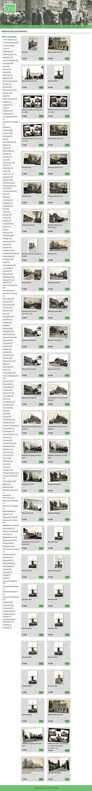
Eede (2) (5, 139)
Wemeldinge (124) (9, 528)
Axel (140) (6, 66)
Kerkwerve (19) (7, 232)
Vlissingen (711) (8, 470)
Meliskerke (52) (8, 274)
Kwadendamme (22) (9, 265)
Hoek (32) (6, 194)
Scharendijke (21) (8, 387)
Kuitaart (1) (6, 262)
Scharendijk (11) (8, 384)
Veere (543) (6, 464)
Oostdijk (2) (6, 325)
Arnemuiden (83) (8, 63)
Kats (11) (5, 229)
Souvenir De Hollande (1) (11, 425)
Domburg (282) (7, 130)
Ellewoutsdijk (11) (8, 151)
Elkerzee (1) (7, 145)
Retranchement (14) (9, 361)
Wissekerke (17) (8, 557)
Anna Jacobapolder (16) (10, 60)
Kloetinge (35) (7, 238)
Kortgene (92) (7, 247)
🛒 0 (74, 26)
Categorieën (32, 26)
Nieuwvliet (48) (7, 311)
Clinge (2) (6, 108)
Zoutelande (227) (8, 608)
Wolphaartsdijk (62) (9, 563)
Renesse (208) (7, 358)
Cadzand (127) (7, 105)
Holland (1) (6, 197)
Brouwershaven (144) (10, 90)
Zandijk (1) (6, 578)
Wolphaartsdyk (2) (8, 566)
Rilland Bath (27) (8, 367)
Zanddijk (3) (6, 575)
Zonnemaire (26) (8, 605)
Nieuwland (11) (7, 308)
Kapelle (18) (7, 227)
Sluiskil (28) (6, 414)
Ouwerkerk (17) (8, 343)
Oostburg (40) (7, 322)
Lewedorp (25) (7, 271)
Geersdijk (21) (7, 157)
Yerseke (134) (7, 569)
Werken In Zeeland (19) (10, 531)
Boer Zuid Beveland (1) (10, 81)
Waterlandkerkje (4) (9, 511)
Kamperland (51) (8, 224)
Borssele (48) (7, 84)
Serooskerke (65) (8, 405)
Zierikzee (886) (7, 602)
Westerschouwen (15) (10, 540)
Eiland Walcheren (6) (9, 142)
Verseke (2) (6, 467)
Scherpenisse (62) (8, 393)
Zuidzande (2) (7, 627)
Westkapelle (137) (8, 546)
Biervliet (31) (7, 72)
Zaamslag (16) (7, 572)
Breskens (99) (7, 87)
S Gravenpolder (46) (9, 373)
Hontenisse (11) (8, 200)
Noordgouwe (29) (8, 316)
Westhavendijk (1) (8, 543)
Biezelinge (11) (7, 75)
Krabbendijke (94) (8, 256)
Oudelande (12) (8, 340)
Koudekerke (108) (8, 250)
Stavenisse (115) (8, 452)
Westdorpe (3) (7, 534)
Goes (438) (6, 160)
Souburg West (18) (9, 422)
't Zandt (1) (6, 48)
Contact (60, 26)
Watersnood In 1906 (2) (10, 517)
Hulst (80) (6, 209)
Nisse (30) (6, 313)
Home (18, 26)
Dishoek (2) (6, 127)
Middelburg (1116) (8, 277)
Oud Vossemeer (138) (10, 337)
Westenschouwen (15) (10, 537)
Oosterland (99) (8, 328)
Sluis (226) (6, 411)
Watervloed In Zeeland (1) (11, 525)
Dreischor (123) (8, 133)
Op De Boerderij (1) (9, 334)
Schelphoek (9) (7, 390)
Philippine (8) (7, 349)
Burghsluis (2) (7, 102)
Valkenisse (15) (8, 461)
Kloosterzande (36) (9, 241)
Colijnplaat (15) (8, 111)
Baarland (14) (7, 69)
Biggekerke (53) (8, 78)
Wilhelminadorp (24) (9, 554)
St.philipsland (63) (8, 446)
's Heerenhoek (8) (8, 45)
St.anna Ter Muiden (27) (10, 434)
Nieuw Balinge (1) (8, 290)
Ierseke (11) (6, 212)
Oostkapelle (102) (8, 331)
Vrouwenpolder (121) (9, 481)
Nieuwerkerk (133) (9, 305)
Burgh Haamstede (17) (10, 99)
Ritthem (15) (7, 370)
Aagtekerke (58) (8, 51)
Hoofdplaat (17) (8, 203)
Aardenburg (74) (8, 57)
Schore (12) (6, 399)
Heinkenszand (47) (9, 183)
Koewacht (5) (7, 244)
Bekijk (41, 58)
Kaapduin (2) (7, 221)
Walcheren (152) (8, 487)
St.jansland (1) (7, 437)
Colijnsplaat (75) (8, 114)
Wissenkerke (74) (8, 560)
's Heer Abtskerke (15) (10, 39)
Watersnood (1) (7, 514)
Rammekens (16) (8, 355)
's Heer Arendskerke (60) (11, 42)
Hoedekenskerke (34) (10, 191)
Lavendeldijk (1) (8, 268)
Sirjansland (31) (8, 408)
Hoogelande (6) (8, 206)
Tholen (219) (7, 458)
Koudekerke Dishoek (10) (11, 253)
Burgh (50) (6, 96)
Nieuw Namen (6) (8, 299)
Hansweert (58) (8, 180)
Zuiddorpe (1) (7, 625)
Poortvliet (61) (7, 352)
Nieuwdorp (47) (8, 302)
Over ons (46, 26)
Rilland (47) (6, 364)
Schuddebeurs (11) (9, 402)
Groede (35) (6, 171)
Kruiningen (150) (8, 259)
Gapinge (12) (7, 154)
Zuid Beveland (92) (9, 611)
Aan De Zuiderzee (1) (10, 54)
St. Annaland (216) (9, 428)
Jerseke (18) (7, 218)
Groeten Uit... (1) (8, 174)
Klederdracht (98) (8, 235)
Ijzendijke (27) (7, 215)
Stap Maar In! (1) (8, 449)
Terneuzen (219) (8, 455)
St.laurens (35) (7, 440)
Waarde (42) (7, 484)
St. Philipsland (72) (9, 431)
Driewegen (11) (8, 136)
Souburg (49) (7, 416)
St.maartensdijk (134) (9, 443)
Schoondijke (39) (8, 396)
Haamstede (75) (8, 177)
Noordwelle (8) (7, 319)
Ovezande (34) (7, 346)
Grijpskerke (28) (8, 168)
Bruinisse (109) (7, 93)
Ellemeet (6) (7, 148)
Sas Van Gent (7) (8, 381)
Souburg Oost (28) (8, 419)
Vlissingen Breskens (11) (11, 473)
